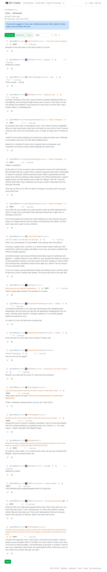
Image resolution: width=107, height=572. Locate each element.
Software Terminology (12, 353)
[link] (10, 44)
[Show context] (7, 44)
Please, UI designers (56, 119)
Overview (9, 35)
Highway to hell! (49, 94)
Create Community (53, 3)
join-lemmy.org (95, 568)
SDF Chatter (15, 3)
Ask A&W (47, 466)
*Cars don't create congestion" (56, 41)
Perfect (57, 303)
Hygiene (47, 60)
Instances (72, 568)
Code (85, 568)
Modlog (64, 568)
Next (8, 562)
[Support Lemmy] (63, 3)
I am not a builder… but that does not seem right (21, 239)
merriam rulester (50, 483)
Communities (28, 3)
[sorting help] (56, 35)
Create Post (40, 3)
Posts (29, 35)
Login (91, 3)
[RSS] (59, 35)
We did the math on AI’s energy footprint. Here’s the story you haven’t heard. (31, 418)
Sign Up (98, 3)
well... (52, 77)
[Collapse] (7, 41)
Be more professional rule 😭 (55, 501)
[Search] (86, 3)
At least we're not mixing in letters (55, 369)
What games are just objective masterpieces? (20, 288)
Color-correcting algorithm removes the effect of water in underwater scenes (31, 390)
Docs (80, 568)
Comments (20, 35)
